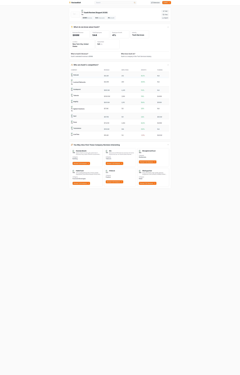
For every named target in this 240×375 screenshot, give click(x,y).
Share (165, 2)
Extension (156, 2)
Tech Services (138, 35)
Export (166, 18)
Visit (166, 11)
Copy (166, 14)
